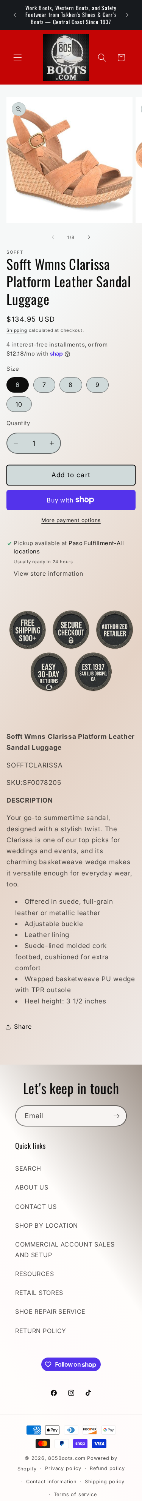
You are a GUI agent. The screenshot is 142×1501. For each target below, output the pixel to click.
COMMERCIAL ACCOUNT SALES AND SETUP (65, 1249)
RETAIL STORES (39, 1292)
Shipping (16, 330)
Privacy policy (63, 1468)
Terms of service (75, 1494)
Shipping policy (104, 1481)
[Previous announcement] (14, 14)
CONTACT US (36, 1206)
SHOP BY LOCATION (46, 1225)
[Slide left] (53, 237)
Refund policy (107, 1468)
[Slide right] (89, 237)
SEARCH (28, 1168)
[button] (17, 57)
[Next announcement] (127, 14)
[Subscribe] (116, 1116)
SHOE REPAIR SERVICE (50, 1311)
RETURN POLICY (40, 1331)
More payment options (71, 520)
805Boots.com (67, 1458)
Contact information (51, 1481)
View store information (48, 573)
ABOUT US (31, 1187)
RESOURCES (34, 1274)
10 (19, 404)
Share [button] (22, 1026)
